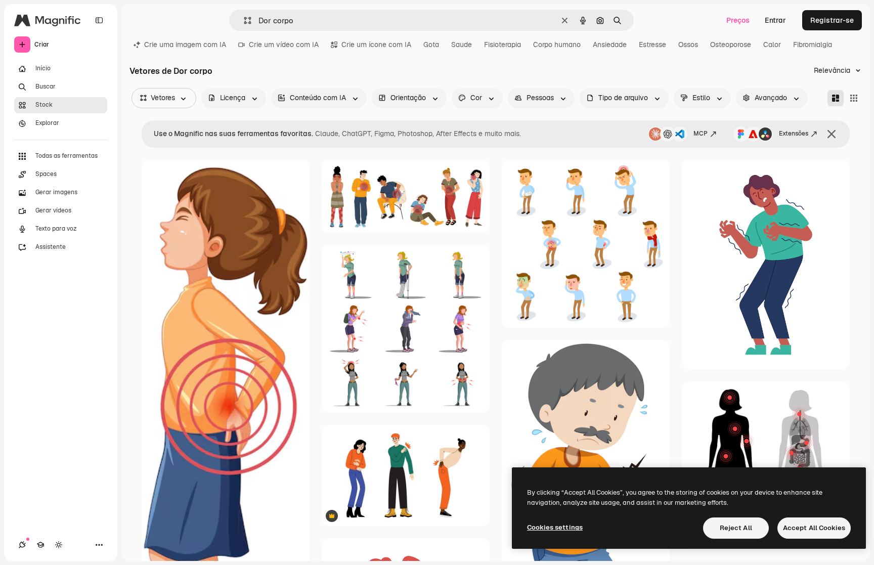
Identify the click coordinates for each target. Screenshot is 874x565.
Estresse (652, 44)
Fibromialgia (812, 44)
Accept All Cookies (814, 528)
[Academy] (40, 545)
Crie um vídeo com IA (284, 44)
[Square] (854, 98)
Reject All (736, 528)
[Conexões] (22, 545)
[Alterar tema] (59, 545)
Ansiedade (610, 44)
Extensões (793, 133)
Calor (772, 44)
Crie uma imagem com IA (185, 44)
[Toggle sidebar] (99, 20)
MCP (700, 133)
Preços (738, 20)
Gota (431, 44)
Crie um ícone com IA (376, 44)
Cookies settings (555, 527)
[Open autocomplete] (243, 20)
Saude (461, 44)
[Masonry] (835, 98)
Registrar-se (832, 20)
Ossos (688, 44)
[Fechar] (831, 134)
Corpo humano (557, 44)
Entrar (775, 20)
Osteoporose (730, 44)
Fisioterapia (502, 44)
